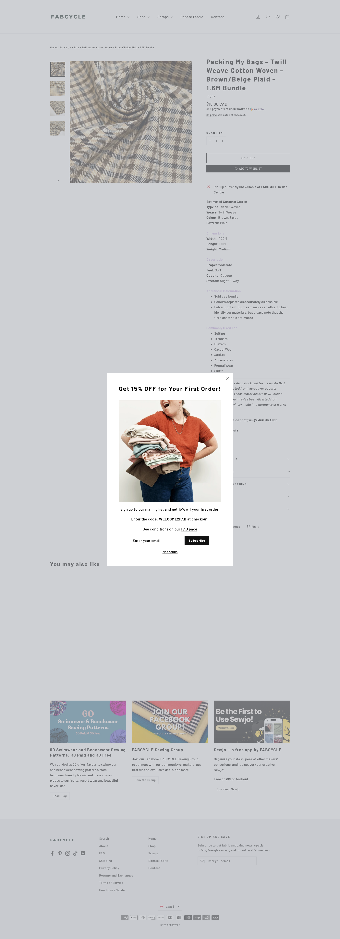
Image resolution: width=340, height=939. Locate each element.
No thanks (170, 552)
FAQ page (189, 529)
